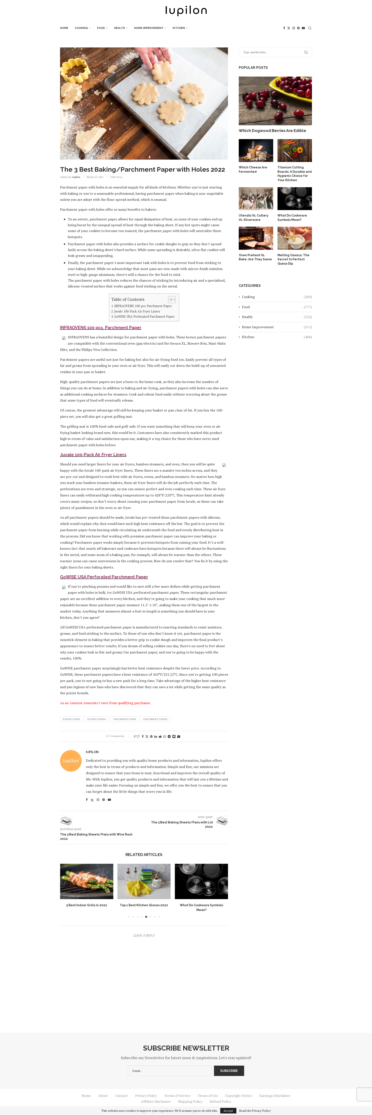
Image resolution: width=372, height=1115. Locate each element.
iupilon (76, 177)
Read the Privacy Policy (255, 1110)
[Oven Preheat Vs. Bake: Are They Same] (256, 238)
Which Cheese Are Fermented (253, 169)
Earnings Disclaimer (274, 1095)
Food (101, 28)
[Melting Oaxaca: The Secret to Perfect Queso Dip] (294, 238)
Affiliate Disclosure (156, 1101)
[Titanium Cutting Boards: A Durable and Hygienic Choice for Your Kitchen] (294, 150)
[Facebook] (284, 28)
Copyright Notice (238, 1095)
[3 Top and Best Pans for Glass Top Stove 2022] (201, 881)
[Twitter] (288, 28)
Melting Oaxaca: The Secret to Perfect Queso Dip (293, 259)
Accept (228, 1111)
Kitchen (179, 28)
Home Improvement (148, 28)
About (103, 1095)
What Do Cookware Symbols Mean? (292, 217)
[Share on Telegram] (169, 736)
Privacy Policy (146, 1095)
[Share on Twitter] (146, 736)
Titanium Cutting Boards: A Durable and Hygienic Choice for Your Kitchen (294, 174)
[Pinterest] (298, 28)
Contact (121, 1095)
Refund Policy (220, 1101)
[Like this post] (138, 736)
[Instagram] (293, 28)
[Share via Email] (178, 736)
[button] (66, 890)
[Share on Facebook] (143, 736)
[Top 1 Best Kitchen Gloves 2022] (86, 881)
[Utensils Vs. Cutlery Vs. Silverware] (256, 198)
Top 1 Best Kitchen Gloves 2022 (86, 905)
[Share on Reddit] (160, 736)
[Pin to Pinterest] (151, 736)
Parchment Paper (124, 719)
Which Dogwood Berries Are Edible (272, 130)
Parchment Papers (155, 719)
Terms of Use (208, 1095)
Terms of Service (177, 1095)
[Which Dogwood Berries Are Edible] (275, 101)
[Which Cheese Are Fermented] (256, 150)
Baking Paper (71, 719)
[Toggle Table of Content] (170, 299)
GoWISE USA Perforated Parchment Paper (144, 316)
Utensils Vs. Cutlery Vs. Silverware (253, 217)
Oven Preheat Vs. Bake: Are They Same (255, 257)
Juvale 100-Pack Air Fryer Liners (137, 311)
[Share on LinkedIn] (155, 736)
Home (64, 28)
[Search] (310, 28)
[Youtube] (303, 28)
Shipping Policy (190, 1101)
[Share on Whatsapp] (164, 736)
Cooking (81, 28)
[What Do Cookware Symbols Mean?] (144, 881)
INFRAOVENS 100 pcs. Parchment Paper (143, 306)
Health (119, 28)
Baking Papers (96, 719)
